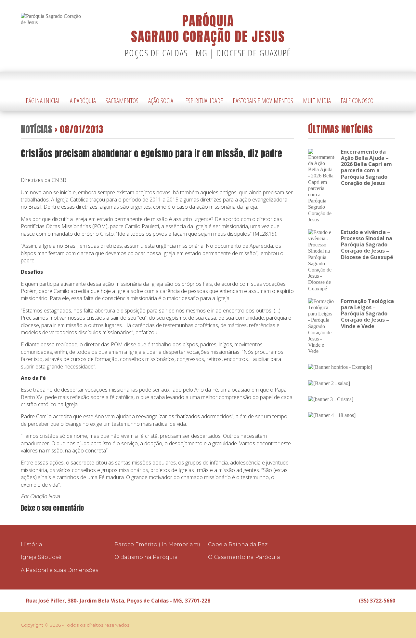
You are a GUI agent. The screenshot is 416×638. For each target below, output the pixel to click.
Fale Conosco (357, 100)
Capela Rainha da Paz (237, 544)
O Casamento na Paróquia (244, 557)
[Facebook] (380, 81)
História (31, 544)
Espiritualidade (204, 100)
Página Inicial (43, 100)
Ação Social (162, 100)
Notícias (36, 129)
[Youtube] (390, 81)
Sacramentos (122, 100)
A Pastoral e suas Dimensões (59, 570)
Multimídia (317, 100)
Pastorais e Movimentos (263, 100)
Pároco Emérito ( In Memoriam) (157, 544)
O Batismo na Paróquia (146, 557)
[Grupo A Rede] (374, 624)
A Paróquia (83, 100)
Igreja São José (41, 557)
